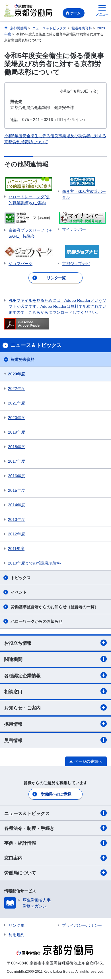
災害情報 (13, 740)
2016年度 (16, 476)
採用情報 (13, 724)
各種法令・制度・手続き (29, 828)
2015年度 (16, 490)
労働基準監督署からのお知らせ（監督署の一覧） (54, 606)
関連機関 (13, 659)
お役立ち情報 (18, 643)
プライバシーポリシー (82, 925)
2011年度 (16, 548)
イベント (19, 592)
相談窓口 (13, 691)
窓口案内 (13, 857)
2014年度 (16, 505)
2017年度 (16, 461)
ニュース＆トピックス (27, 813)
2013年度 (16, 519)
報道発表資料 (23, 359)
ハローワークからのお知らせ (37, 621)
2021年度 (16, 403)
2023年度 (16, 374)
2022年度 (16, 388)
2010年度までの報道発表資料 (34, 563)
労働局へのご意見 (56, 794)
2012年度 (16, 534)
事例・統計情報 (20, 843)
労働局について (20, 872)
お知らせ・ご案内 (22, 707)
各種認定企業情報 (22, 675)
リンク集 (16, 925)
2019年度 (16, 432)
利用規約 (16, 935)
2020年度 (16, 417)
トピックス (21, 577)
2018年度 (16, 446)
